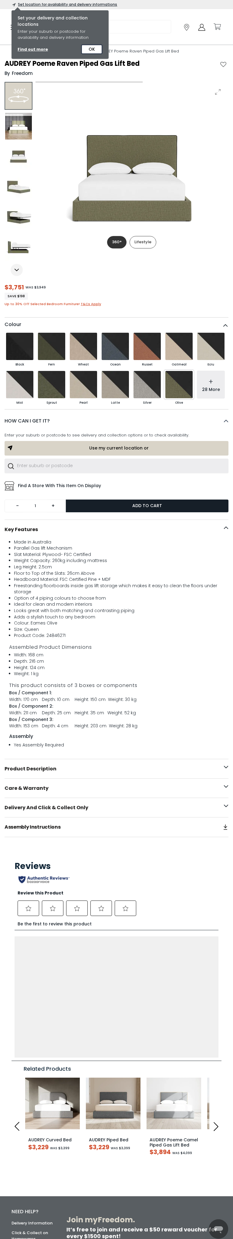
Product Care (25, 1118)
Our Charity (23, 1169)
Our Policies (23, 1208)
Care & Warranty (27, 788)
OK (92, 49)
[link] (186, 27)
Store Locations (27, 1150)
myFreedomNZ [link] (100, 1161)
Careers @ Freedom (31, 1179)
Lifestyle (142, 242)
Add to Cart (147, 506)
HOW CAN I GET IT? (27, 420)
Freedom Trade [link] (104, 1199)
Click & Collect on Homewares (30, 1105)
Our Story (21, 1159)
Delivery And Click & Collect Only (46, 807)
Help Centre (23, 1127)
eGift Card (22, 1198)
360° (117, 242)
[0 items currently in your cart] (217, 27)
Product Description (30, 768)
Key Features (21, 529)
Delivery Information (32, 1092)
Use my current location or (119, 448)
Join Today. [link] (98, 1178)
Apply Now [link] (102, 1216)
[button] (116, 421)
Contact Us (23, 1188)
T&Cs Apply (91, 303)
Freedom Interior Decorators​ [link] (170, 1164)
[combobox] (116, 466)
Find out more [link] (33, 49)
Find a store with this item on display (59, 486)
